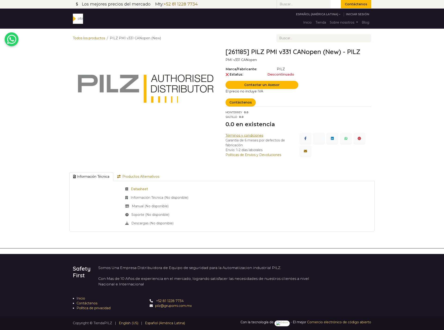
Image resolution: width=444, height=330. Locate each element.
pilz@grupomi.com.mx (173, 306)
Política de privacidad (94, 308)
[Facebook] (305, 138)
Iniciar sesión (357, 14)
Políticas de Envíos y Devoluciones (253, 155)
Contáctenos (356, 4)
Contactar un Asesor (262, 85)
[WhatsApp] (346, 138)
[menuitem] (307, 22)
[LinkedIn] (332, 138)
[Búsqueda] (335, 4)
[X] (318, 138)
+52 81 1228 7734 (169, 301)
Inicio (81, 298)
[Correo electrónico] (305, 151)
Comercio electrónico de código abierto (339, 322)
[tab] (91, 176)
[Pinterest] (359, 138)
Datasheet (139, 189)
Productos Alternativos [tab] (140, 176)
